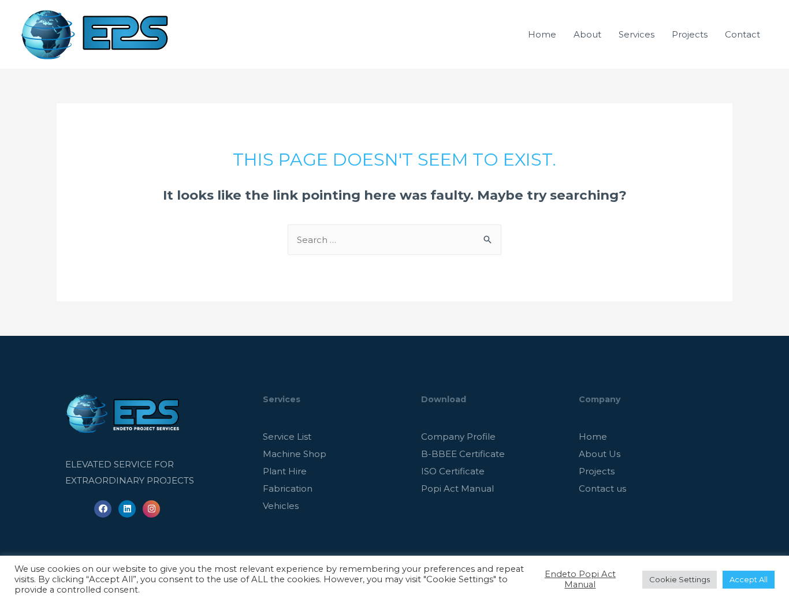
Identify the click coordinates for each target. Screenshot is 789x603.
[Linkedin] (127, 509)
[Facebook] (102, 509)
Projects (690, 34)
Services (636, 34)
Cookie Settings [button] (679, 579)
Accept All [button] (749, 579)
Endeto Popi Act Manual (580, 579)
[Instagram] (151, 509)
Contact (742, 34)
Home (542, 34)
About (587, 34)
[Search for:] (394, 239)
